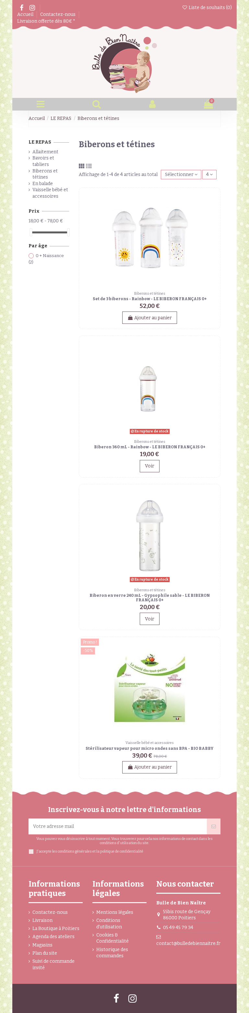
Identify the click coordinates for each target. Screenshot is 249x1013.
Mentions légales (114, 912)
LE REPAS (40, 142)
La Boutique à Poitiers (55, 928)
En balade (42, 183)
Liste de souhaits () (210, 7)
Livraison (42, 920)
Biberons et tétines (45, 174)
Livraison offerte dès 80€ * (46, 21)
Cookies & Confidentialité (112, 938)
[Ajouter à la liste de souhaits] (214, 199)
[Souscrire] (213, 826)
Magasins (42, 945)
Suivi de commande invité (53, 965)
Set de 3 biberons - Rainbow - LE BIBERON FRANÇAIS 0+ (150, 299)
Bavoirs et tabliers (43, 161)
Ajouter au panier (153, 318)
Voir (149, 466)
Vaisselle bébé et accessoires (50, 193)
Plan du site (44, 953)
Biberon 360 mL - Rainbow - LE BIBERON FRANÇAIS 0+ (149, 447)
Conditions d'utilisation (109, 924)
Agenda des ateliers (53, 936)
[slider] (31, 232)
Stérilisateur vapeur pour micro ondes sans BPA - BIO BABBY (150, 748)
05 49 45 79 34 (178, 927)
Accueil (25, 14)
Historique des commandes (112, 953)
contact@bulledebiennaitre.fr (188, 943)
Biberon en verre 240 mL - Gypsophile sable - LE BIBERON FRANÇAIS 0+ (149, 597)
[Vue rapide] (214, 210)
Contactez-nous (58, 14)
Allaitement (45, 152)
